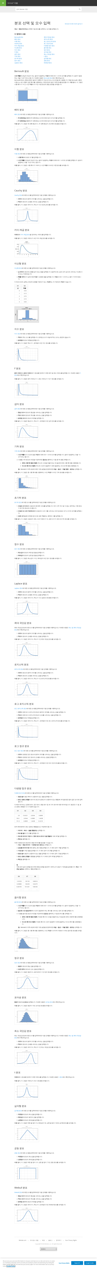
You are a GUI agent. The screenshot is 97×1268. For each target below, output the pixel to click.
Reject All (77, 1263)
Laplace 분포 (18, 63)
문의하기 (58, 1240)
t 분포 (46, 56)
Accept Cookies (90, 1263)
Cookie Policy (11, 1266)
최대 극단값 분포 (49, 37)
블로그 (50, 1240)
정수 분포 (17, 60)
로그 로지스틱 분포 (50, 41)
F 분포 (16, 52)
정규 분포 (47, 50)
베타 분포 (17, 39)
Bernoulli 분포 (18, 37)
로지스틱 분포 (48, 39)
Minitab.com (22, 1240)
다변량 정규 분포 (49, 46)
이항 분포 (17, 41)
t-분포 (61, 1077)
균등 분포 (47, 60)
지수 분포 (17, 50)
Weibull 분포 (48, 63)
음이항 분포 (47, 48)
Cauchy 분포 (18, 43)
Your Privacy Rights (64, 1263)
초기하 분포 (18, 58)
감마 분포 (17, 54)
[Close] (94, 1263)
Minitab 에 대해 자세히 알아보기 (74, 24)
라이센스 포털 (34, 1240)
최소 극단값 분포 (49, 54)
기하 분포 (17, 56)
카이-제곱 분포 (19, 46)
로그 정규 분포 (48, 43)
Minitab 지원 (13, 3)
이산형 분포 (18, 48)
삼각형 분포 (47, 58)
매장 (43, 1240)
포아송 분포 (47, 52)
